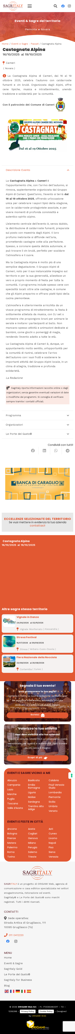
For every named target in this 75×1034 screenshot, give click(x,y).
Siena (52, 852)
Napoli (52, 843)
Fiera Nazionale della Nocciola (37, 657)
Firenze (11, 838)
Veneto (53, 811)
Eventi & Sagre (13, 963)
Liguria (32, 792)
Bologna (12, 833)
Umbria (53, 806)
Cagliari (32, 833)
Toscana (12, 803)
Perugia (32, 847)
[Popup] (55, 6)
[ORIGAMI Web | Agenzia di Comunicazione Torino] (38, 1025)
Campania (13, 785)
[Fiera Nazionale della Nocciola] (9, 661)
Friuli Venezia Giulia (56, 786)
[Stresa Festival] (9, 641)
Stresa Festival (26, 637)
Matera (11, 843)
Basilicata (34, 780)
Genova (33, 838)
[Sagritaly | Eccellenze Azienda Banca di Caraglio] (37, 484)
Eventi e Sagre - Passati (25, 43)
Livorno (53, 838)
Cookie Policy (46, 1011)
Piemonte (31, 29)
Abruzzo (12, 780)
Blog (7, 985)
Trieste (32, 856)
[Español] (29, 991)
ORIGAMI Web (39, 1016)
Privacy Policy (27, 1011)
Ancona (12, 829)
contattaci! (37, 526)
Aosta (31, 829)
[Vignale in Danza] (9, 621)
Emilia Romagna (34, 786)
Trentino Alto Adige (36, 808)
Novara (45, 29)
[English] (7, 991)
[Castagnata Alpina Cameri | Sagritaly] (37, 136)
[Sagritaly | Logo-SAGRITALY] (13, 6)
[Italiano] (23, 991)
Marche (12, 794)
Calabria (54, 780)
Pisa (51, 847)
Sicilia (52, 801)
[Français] (12, 991)
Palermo (12, 847)
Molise (32, 797)
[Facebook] (63, 6)
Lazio (10, 789)
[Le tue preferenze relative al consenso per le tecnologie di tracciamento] (71, 775)
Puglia (10, 799)
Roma (10, 852)
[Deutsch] (18, 991)
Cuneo (53, 833)
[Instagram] (69, 6)
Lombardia (55, 792)
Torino (11, 856)
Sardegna (34, 801)
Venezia (53, 856)
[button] (29, 6)
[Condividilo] (33, 450)
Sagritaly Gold (13, 968)
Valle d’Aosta (15, 808)
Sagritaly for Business (18, 979)
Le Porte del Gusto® (17, 974)
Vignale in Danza (28, 617)
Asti (51, 829)
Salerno (32, 852)
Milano (32, 843)
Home (5, 43)
